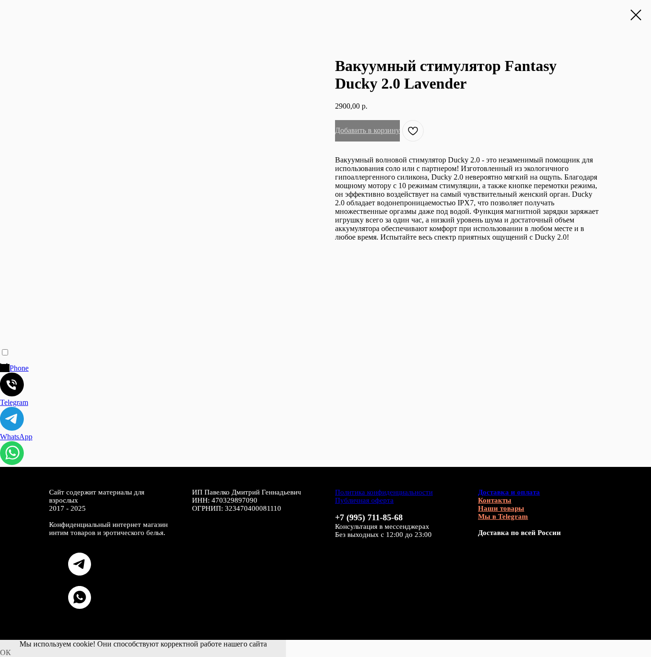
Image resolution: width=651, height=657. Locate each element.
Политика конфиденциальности (384, 492)
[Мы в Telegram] (79, 573)
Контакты (494, 500)
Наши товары (501, 508)
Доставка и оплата (509, 492)
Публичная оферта (364, 500)
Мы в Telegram (503, 516)
